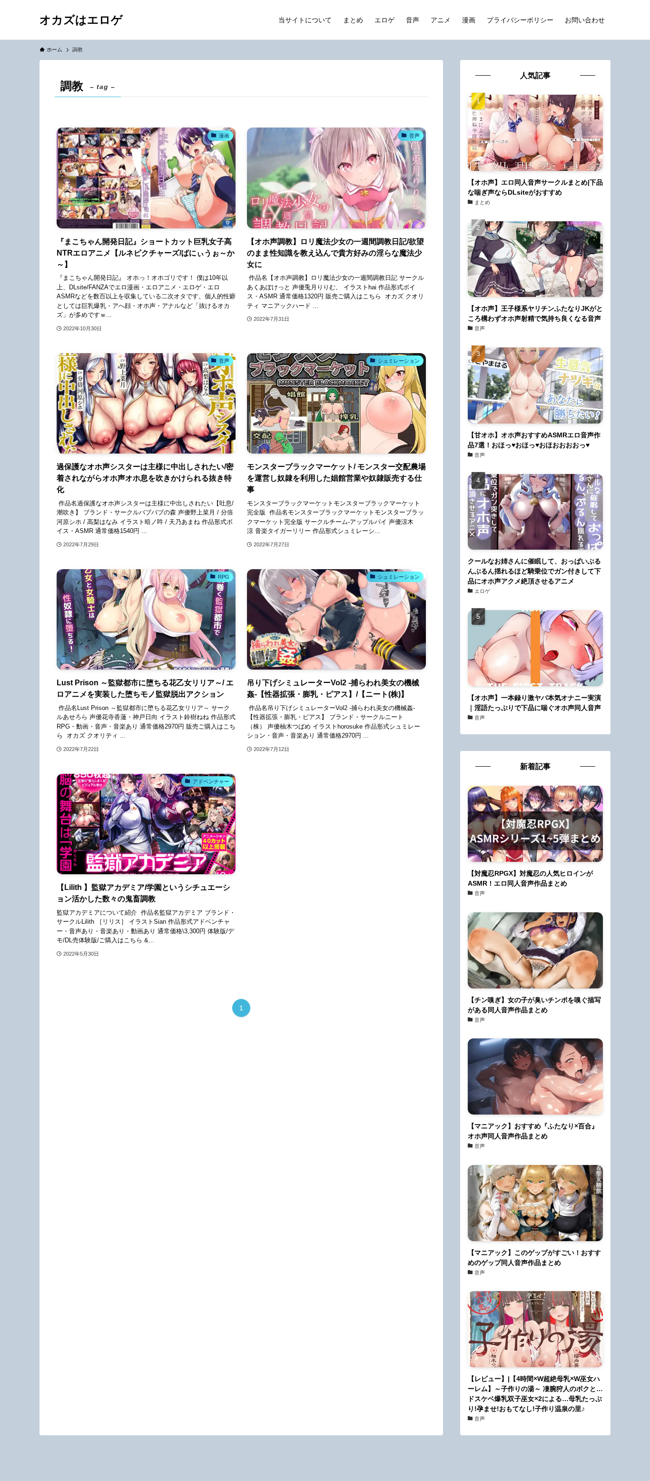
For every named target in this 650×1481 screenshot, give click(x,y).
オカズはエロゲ (81, 20)
